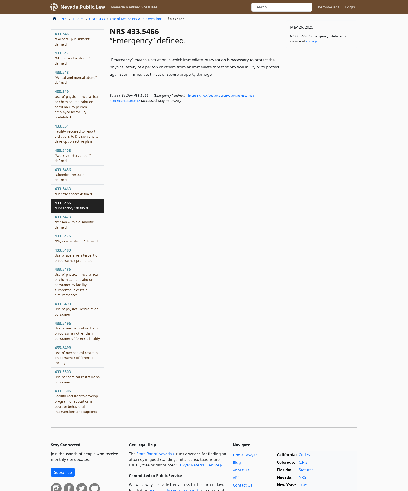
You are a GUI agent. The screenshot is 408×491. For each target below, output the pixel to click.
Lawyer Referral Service (198, 465)
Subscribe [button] (63, 472)
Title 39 (78, 19)
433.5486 (77, 282)
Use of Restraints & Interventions (136, 19)
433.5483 (77, 255)
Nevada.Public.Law (82, 7)
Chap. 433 (97, 19)
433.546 (72, 38)
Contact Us (242, 485)
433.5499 (77, 355)
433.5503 (77, 376)
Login (350, 7)
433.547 (72, 58)
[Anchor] (215, 74)
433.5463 (74, 191)
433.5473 (74, 221)
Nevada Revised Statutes (134, 7)
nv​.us (310, 41)
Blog (237, 462)
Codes (304, 454)
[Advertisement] (321, 125)
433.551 (77, 134)
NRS (64, 19)
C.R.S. (303, 462)
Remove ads (329, 7)
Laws (303, 484)
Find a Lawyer (245, 455)
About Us (241, 470)
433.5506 (76, 401)
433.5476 (77, 238)
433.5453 (73, 155)
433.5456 (71, 174)
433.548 (76, 77)
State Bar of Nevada (154, 453)
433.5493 (76, 308)
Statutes (306, 469)
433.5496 (77, 331)
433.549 (77, 104)
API (236, 477)
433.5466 (72, 205)
